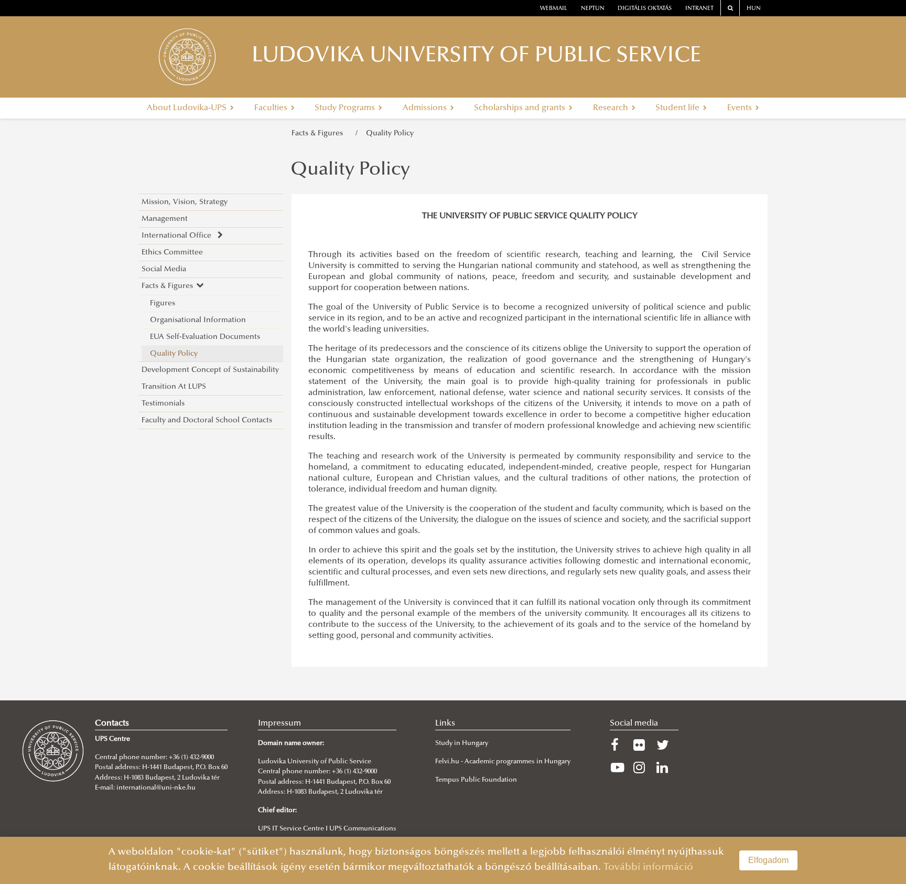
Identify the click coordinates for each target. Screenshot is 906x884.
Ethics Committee (172, 253)
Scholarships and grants (520, 108)
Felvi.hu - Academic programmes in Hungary (502, 762)
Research (611, 108)
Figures (162, 303)
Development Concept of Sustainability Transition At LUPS (210, 378)
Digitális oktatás (645, 9)
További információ (648, 867)
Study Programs (346, 108)
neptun (593, 9)
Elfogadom (768, 860)
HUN (754, 9)
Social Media (164, 269)
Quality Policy (390, 133)
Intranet (699, 9)
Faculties (271, 108)
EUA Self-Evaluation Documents (205, 337)
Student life (678, 108)
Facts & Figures (319, 133)
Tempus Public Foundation (476, 780)
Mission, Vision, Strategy (185, 202)
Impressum (279, 723)
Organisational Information (198, 320)
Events (740, 108)
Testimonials (163, 404)
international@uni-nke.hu (156, 788)
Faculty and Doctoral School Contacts (207, 420)
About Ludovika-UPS (188, 108)
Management (165, 219)
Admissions (426, 108)
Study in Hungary (461, 743)
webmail (553, 9)
